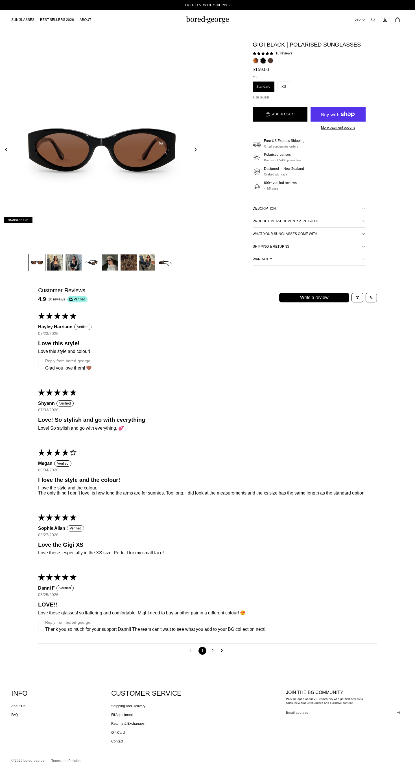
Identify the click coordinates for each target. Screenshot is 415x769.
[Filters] (357, 297)
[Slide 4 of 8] (92, 262)
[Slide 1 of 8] (37, 262)
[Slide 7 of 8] (147, 262)
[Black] (263, 61)
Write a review (314, 297)
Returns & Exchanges (128, 724)
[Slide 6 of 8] (129, 262)
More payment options (338, 127)
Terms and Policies (65, 761)
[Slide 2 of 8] (55, 262)
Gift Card (118, 733)
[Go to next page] (223, 651)
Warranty (262, 259)
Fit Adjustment (122, 715)
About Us (18, 706)
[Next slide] (197, 150)
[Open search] (373, 20)
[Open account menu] (385, 20)
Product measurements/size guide (286, 221)
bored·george (34, 761)
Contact (117, 741)
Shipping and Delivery (128, 706)
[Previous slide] (4, 150)
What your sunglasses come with (285, 234)
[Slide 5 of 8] (110, 262)
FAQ (14, 715)
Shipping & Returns (271, 247)
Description (264, 208)
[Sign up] (399, 713)
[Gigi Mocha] (270, 61)
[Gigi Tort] (256, 61)
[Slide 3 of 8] (73, 262)
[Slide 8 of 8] (165, 262)
